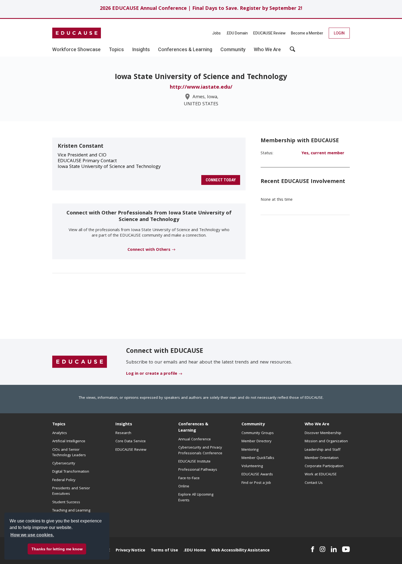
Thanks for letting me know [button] (57, 549)
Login (339, 33)
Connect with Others (148, 250)
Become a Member (307, 33)
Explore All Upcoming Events (195, 497)
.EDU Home (194, 550)
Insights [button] (141, 49)
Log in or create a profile (151, 373)
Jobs (216, 33)
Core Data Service (130, 441)
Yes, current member (322, 153)
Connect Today (221, 180)
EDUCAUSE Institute (194, 462)
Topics (58, 424)
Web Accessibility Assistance (240, 550)
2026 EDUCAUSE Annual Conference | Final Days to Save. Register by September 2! (201, 9)
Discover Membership (323, 433)
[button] (292, 51)
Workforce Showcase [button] (76, 49)
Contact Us (314, 483)
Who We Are (317, 424)
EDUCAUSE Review (269, 33)
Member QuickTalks (257, 458)
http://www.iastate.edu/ (201, 87)
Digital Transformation (70, 472)
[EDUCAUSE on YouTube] (346, 549)
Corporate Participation (324, 466)
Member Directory (256, 441)
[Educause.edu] (79, 362)
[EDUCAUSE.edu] (76, 33)
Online (183, 487)
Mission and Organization (326, 441)
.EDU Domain (237, 33)
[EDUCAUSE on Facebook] (312, 549)
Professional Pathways (197, 470)
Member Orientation (322, 458)
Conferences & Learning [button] (185, 49)
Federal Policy (63, 480)
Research (123, 433)
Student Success (66, 502)
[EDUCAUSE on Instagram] (322, 549)
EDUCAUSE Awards (257, 475)
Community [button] (233, 49)
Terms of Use (164, 550)
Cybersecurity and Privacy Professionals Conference (200, 450)
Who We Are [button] (267, 49)
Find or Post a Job (256, 483)
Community (253, 424)
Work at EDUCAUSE (321, 475)
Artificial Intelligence (68, 441)
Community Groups (257, 433)
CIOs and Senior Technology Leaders (69, 452)
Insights (123, 424)
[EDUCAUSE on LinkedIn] (334, 549)
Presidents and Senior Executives (71, 491)
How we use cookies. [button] (32, 535)
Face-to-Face (189, 478)
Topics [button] (116, 49)
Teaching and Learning (71, 511)
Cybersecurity (63, 464)
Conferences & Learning (193, 427)
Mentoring (249, 450)
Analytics (59, 433)
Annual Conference (194, 440)
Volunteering (252, 466)
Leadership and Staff (322, 450)
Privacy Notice (130, 550)
